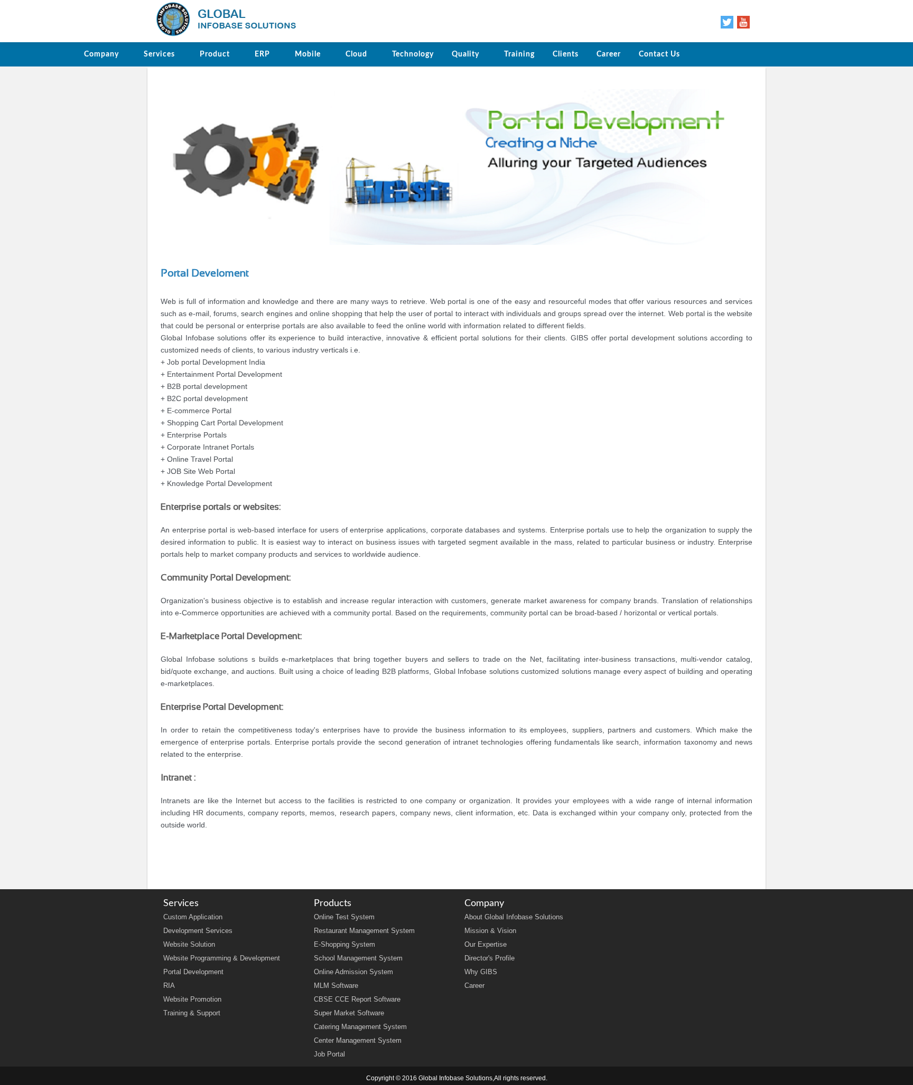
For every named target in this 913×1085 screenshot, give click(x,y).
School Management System (358, 958)
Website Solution (189, 944)
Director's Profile (489, 958)
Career (474, 985)
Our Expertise (485, 944)
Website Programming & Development (221, 958)
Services (159, 54)
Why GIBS (480, 972)
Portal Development (193, 972)
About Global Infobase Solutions (513, 917)
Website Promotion (192, 999)
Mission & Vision (490, 931)
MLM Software (336, 985)
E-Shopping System (344, 944)
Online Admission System (353, 972)
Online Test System (344, 917)
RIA (169, 985)
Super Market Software (349, 1013)
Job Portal (329, 1054)
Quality (465, 54)
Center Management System (358, 1040)
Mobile (308, 54)
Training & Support (191, 1013)
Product (215, 54)
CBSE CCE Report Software (357, 999)
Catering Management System (360, 1027)
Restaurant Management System (364, 931)
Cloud (356, 54)
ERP (262, 54)
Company (101, 54)
